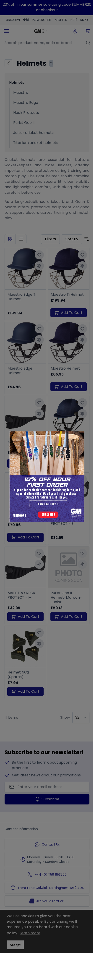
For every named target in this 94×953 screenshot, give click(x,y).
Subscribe (48, 515)
